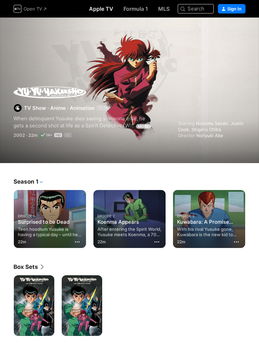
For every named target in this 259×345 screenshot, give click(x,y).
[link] (29, 267)
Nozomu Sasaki (212, 123)
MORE (143, 126)
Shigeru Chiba (206, 129)
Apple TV (101, 8)
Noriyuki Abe (209, 135)
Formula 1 (135, 8)
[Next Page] (252, 217)
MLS (164, 8)
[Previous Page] (6, 217)
